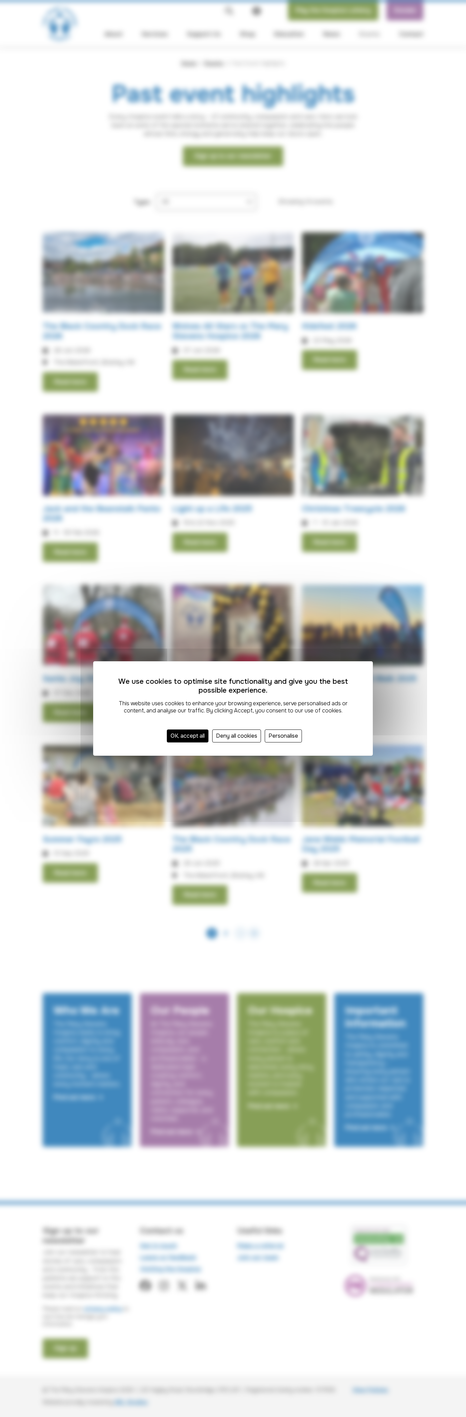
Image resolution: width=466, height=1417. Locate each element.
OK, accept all (188, 735)
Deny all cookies (236, 735)
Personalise (283, 735)
